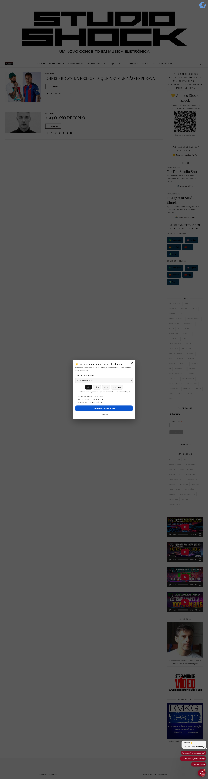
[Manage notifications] (203, 775)
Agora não (104, 414)
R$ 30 (106, 387)
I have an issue (199, 764)
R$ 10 (97, 387)
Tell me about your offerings (193, 758)
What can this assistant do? (193, 753)
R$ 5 (88, 387)
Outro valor (117, 387)
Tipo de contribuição (84, 375)
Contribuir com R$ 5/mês (104, 408)
